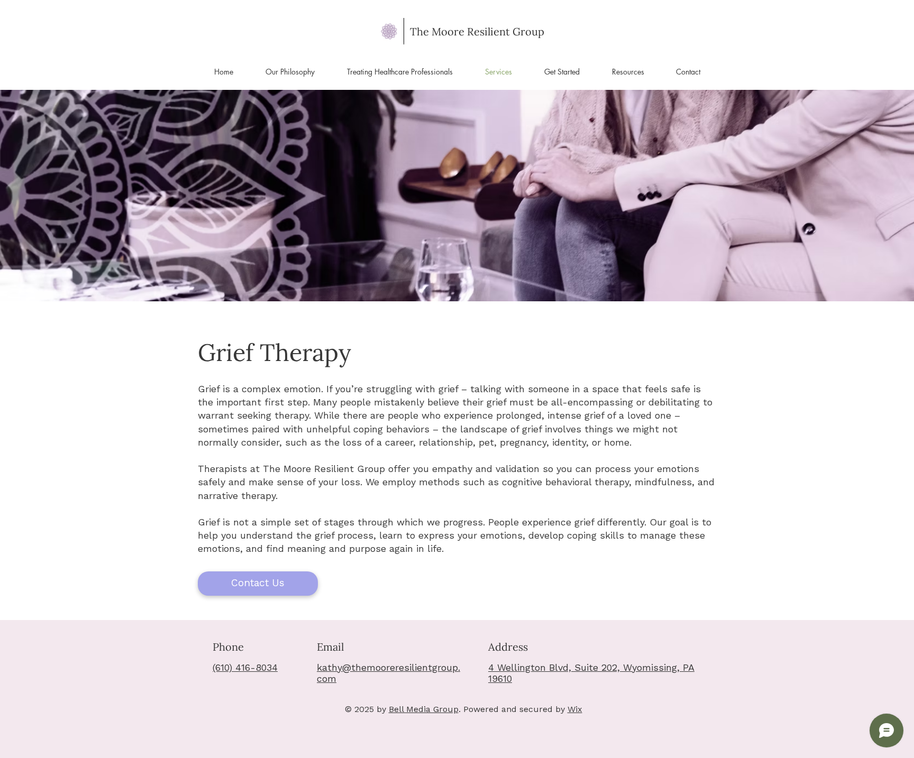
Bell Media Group (424, 709)
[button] (562, 72)
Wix (575, 709)
